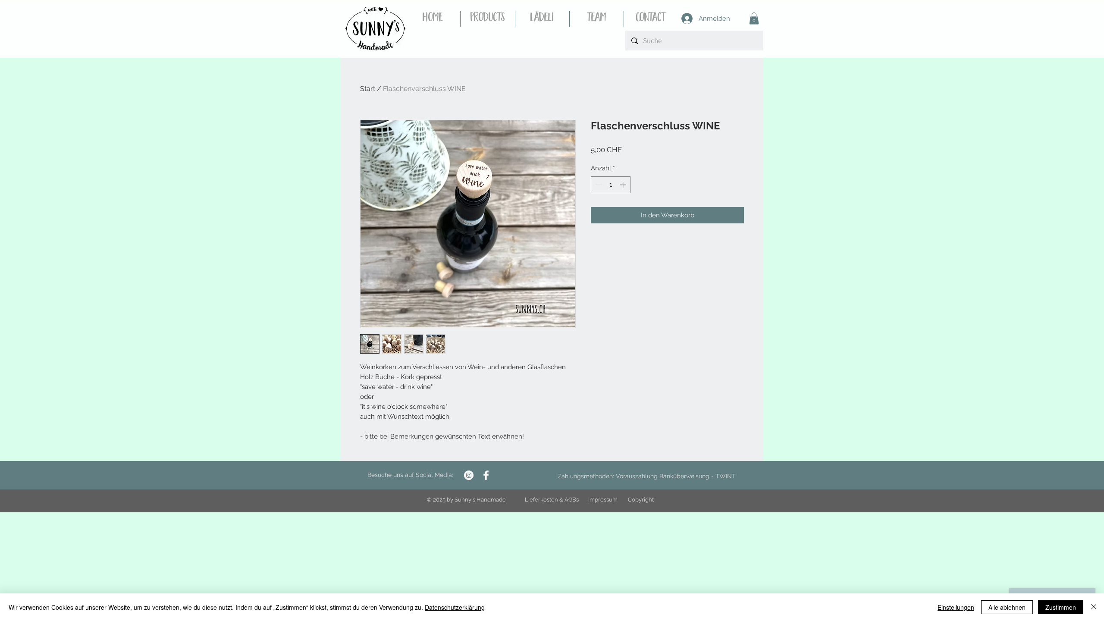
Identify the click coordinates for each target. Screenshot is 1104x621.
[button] (754, 18)
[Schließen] (1093, 607)
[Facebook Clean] (486, 475)
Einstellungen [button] (956, 607)
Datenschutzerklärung (455, 607)
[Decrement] (598, 185)
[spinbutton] (611, 185)
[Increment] (624, 185)
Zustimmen (1060, 607)
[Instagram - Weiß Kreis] (469, 475)
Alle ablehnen (1007, 607)
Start (367, 89)
